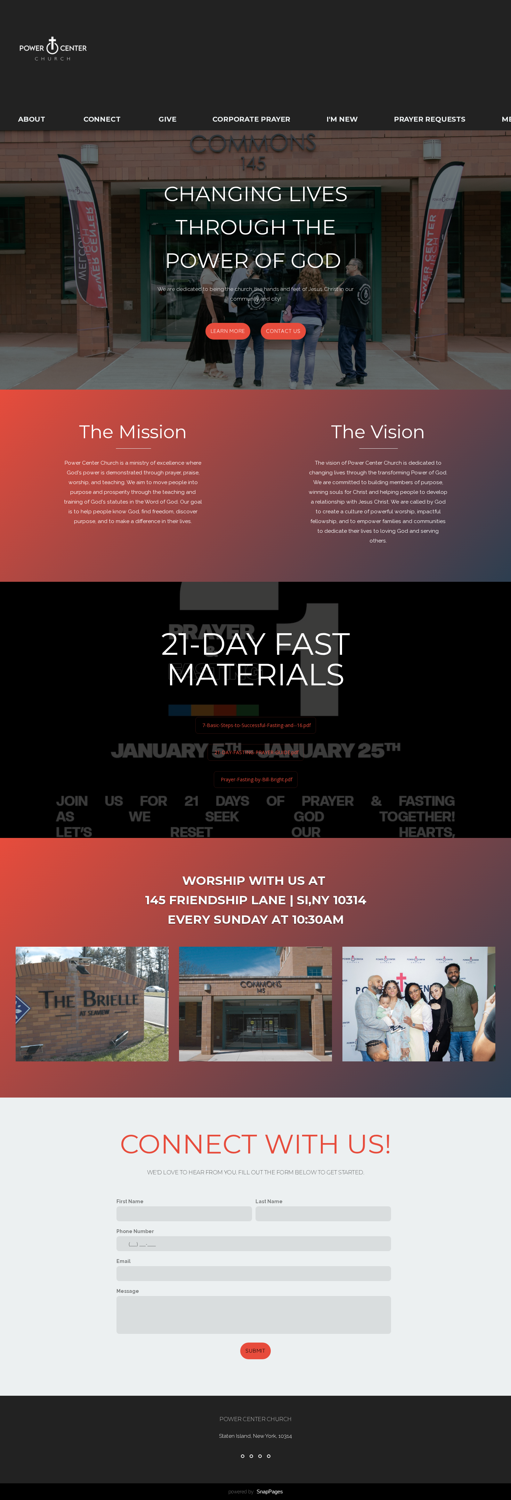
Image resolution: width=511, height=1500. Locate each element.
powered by (255, 1491)
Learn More (228, 331)
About (32, 119)
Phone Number (135, 1231)
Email (123, 1261)
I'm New (342, 119)
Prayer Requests (429, 119)
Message (127, 1291)
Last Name (269, 1201)
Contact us (283, 331)
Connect (102, 119)
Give (167, 119)
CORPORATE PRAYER (251, 119)
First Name (130, 1201)
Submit (255, 1350)
